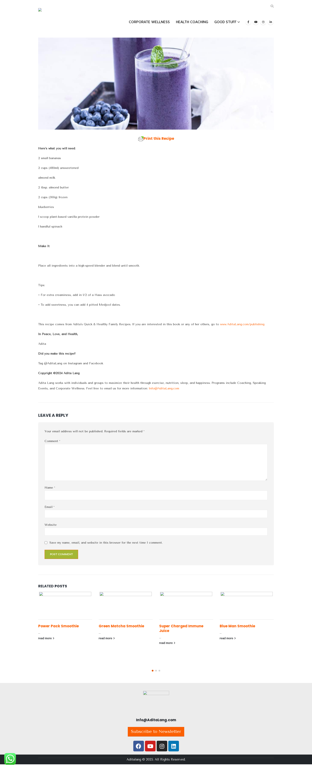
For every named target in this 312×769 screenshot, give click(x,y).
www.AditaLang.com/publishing (242, 324)
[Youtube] (256, 22)
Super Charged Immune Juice (181, 628)
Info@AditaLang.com (164, 388)
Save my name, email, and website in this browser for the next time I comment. (106, 542)
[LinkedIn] (271, 22)
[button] (272, 6)
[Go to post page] (65, 606)
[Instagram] (263, 22)
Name (50, 487)
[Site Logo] (52, 18)
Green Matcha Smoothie (121, 626)
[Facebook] (248, 22)
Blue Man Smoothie (237, 626)
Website (51, 525)
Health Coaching (192, 22)
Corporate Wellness (149, 22)
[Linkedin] (173, 746)
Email (50, 507)
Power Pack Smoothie (58, 626)
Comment (52, 441)
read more (45, 638)
